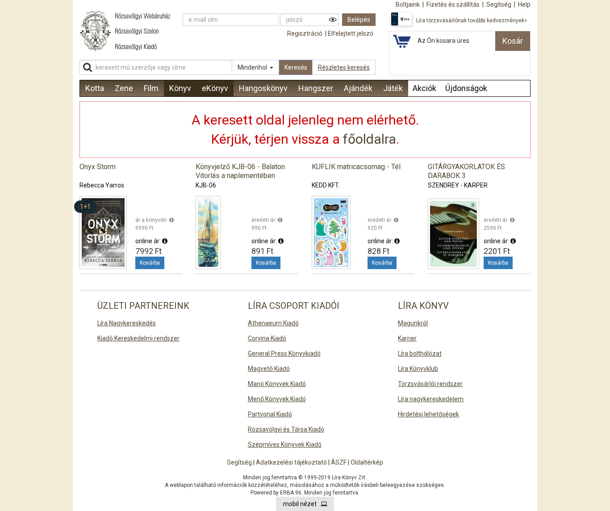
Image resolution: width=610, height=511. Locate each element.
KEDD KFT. (326, 185)
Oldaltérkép (367, 462)
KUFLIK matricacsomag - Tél (356, 166)
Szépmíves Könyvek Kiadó (285, 444)
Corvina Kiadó (267, 338)
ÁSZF (339, 462)
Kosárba (150, 263)
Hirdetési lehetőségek (428, 414)
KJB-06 (206, 185)
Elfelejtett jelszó (350, 33)
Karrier (407, 338)
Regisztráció (304, 33)
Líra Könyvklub (418, 368)
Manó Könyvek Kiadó (277, 383)
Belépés (358, 19)
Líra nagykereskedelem (431, 399)
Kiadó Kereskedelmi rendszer (138, 338)
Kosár (512, 41)
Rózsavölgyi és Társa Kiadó (286, 429)
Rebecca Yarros (101, 185)
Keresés (295, 67)
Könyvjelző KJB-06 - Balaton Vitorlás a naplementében (240, 171)
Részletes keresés (344, 67)
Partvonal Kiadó (270, 414)
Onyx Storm (97, 166)
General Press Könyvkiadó (284, 353)
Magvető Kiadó (269, 368)
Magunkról (413, 323)
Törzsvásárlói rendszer (430, 383)
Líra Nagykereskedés (126, 323)
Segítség (239, 462)
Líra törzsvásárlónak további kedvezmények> (471, 20)
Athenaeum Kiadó (273, 323)
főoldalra (369, 139)
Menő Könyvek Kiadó (277, 399)
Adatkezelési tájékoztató (291, 462)
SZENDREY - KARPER (458, 185)
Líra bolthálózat (420, 353)
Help (524, 4)
